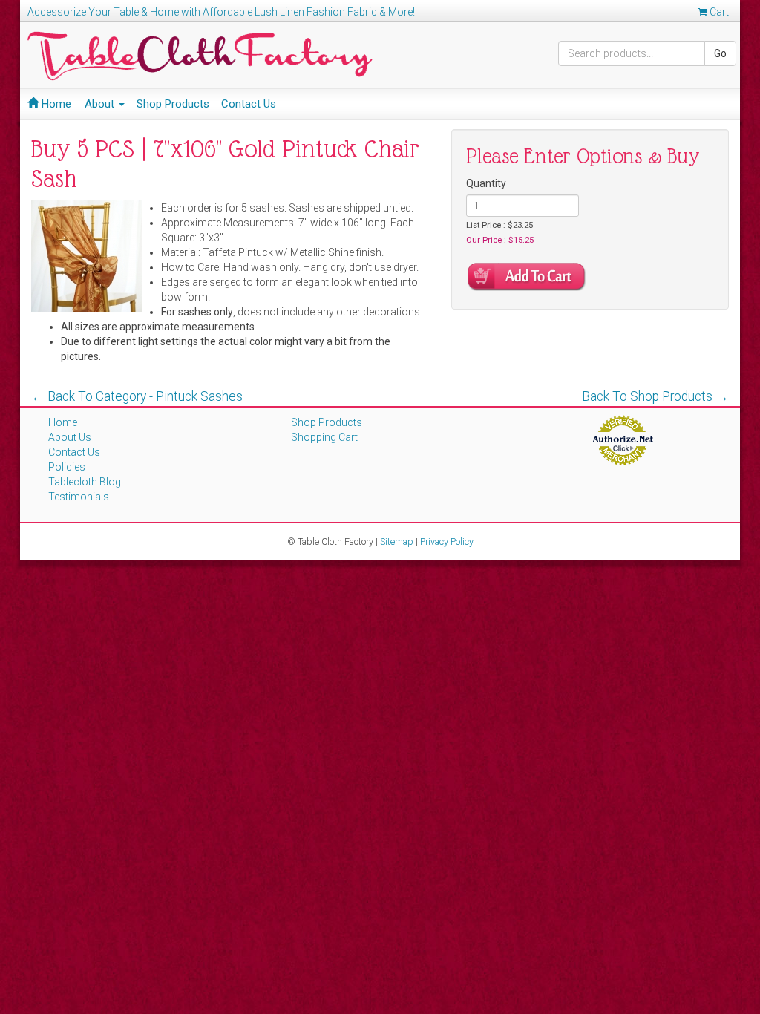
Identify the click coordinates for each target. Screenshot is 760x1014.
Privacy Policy (447, 541)
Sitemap (396, 541)
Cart (718, 12)
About (101, 104)
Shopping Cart (324, 437)
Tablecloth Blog (84, 482)
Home (55, 104)
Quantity (486, 183)
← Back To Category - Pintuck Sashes (137, 396)
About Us (69, 437)
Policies (66, 467)
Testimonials (78, 497)
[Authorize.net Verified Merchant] (622, 439)
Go (720, 53)
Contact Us (248, 104)
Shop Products (173, 104)
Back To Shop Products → (655, 396)
